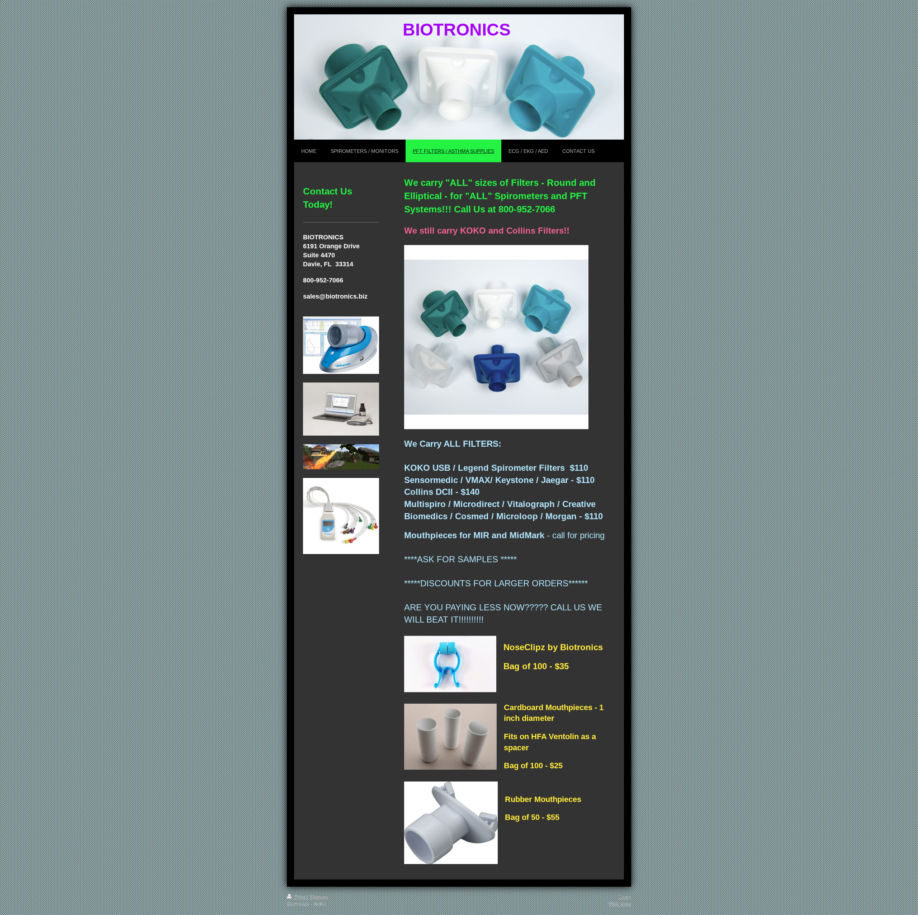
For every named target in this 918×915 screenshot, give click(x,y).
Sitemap (318, 897)
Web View (620, 904)
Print (300, 897)
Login (625, 897)
